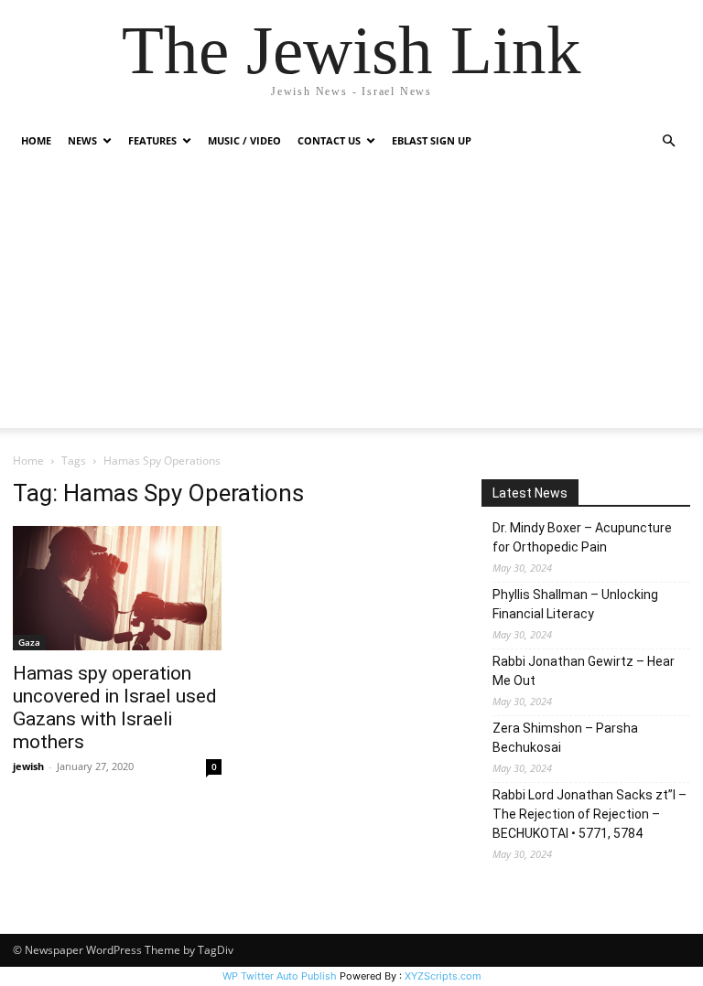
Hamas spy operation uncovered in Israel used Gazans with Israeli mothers (115, 707)
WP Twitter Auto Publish (279, 976)
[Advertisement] (351, 300)
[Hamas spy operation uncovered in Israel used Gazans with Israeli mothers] (117, 588)
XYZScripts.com (443, 976)
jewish (28, 766)
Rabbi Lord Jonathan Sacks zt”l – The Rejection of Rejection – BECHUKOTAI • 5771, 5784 (589, 814)
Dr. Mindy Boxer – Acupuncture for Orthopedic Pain (582, 537)
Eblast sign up (431, 140)
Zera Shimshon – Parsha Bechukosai (565, 738)
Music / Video (244, 140)
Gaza (29, 642)
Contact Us (329, 140)
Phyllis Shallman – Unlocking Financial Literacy (575, 604)
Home (36, 140)
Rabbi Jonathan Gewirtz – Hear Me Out (583, 671)
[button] (668, 141)
